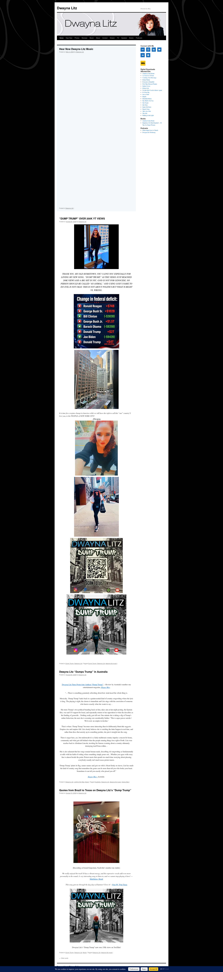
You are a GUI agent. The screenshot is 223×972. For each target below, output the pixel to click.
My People (145, 103)
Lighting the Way (79, 782)
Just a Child (145, 94)
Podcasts (139, 38)
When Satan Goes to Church (150, 130)
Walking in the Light (148, 115)
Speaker (124, 38)
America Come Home (148, 73)
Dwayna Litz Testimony (149, 132)
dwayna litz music (111, 663)
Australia (98, 782)
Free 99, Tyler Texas (119, 884)
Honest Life (145, 88)
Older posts (63, 958)
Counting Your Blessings (149, 78)
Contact (105, 38)
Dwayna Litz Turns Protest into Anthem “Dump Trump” (82, 684)
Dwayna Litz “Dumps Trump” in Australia (83, 671)
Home (61, 38)
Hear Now (69, 38)
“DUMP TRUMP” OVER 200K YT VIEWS (82, 218)
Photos (77, 38)
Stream (112, 38)
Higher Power (146, 86)
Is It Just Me (145, 92)
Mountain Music (147, 99)
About (98, 38)
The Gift (144, 113)
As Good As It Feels (148, 75)
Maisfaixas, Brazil (96, 879)
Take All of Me (146, 111)
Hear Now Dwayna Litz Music (76, 49)
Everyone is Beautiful (148, 82)
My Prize (145, 105)
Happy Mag (125, 782)
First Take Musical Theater (149, 84)
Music (92, 38)
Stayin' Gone (145, 109)
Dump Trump (70, 663)
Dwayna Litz (67, 7)
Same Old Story (146, 107)
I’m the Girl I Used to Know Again (152, 90)
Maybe (144, 96)
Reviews (84, 38)
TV (118, 38)
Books (131, 38)
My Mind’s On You (147, 101)
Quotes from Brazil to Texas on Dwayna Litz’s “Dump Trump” (95, 790)
